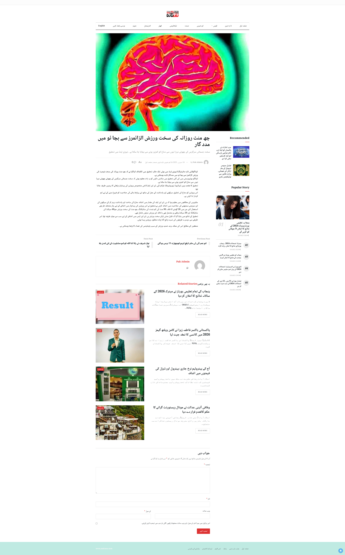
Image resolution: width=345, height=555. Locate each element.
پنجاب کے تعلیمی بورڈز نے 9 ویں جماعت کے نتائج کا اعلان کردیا (230, 256)
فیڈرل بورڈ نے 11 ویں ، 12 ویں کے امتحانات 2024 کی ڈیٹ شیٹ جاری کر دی (228, 284)
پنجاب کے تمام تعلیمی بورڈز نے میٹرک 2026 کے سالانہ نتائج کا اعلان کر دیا (182, 294)
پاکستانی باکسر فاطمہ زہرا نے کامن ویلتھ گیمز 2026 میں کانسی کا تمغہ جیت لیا (183, 332)
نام (208, 498)
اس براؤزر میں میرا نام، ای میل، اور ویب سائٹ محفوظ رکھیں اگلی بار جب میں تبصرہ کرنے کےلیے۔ (176, 523)
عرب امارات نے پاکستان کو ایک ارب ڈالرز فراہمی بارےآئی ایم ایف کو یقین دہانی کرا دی (223, 153)
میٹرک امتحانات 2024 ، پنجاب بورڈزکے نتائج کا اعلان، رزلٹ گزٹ (229, 245)
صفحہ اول (243, 26)
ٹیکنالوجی (173, 26)
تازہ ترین (160, 162)
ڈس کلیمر (218, 548)
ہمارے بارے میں (234, 548)
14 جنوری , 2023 (178, 162)
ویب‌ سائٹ (206, 511)
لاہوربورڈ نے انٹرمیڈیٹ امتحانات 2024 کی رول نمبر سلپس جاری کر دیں (229, 269)
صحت (187, 26)
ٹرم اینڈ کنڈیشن (207, 548)
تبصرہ (207, 464)
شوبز (134, 26)
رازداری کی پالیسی (194, 548)
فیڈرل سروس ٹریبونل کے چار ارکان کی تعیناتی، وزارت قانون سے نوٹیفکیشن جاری (224, 171)
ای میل (147, 511)
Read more (202, 314)
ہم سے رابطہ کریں (119, 26)
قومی (215, 26)
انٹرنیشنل (147, 26)
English (101, 26)
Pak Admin (198, 162)
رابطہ (225, 548)
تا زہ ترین (228, 26)
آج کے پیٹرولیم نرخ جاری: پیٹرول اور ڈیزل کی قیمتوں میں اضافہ (182, 371)
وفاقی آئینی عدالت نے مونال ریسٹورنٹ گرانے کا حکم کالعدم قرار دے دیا (181, 410)
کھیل (160, 26)
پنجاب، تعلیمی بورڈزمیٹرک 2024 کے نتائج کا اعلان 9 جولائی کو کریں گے (238, 227)
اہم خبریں (200, 26)
